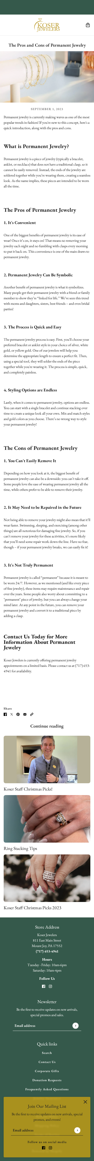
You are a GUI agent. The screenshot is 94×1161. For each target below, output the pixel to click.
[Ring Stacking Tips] (47, 819)
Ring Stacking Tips (20, 848)
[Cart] (87, 25)
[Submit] (77, 1130)
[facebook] (43, 1147)
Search (47, 1053)
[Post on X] (12, 713)
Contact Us (47, 1062)
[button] (31, 713)
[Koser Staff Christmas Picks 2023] (47, 878)
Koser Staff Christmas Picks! (28, 789)
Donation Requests (47, 1080)
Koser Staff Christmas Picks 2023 (32, 908)
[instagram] (50, 1147)
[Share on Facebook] (5, 713)
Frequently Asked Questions (47, 1089)
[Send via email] (24, 713)
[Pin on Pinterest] (18, 713)
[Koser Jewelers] (47, 25)
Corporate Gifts (47, 1071)
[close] (85, 1102)
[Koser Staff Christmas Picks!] (47, 759)
